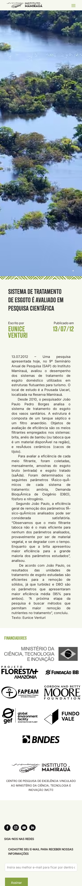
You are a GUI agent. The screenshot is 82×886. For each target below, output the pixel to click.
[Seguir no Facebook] (7, 827)
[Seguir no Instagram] (16, 827)
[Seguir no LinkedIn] (32, 827)
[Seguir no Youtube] (24, 827)
